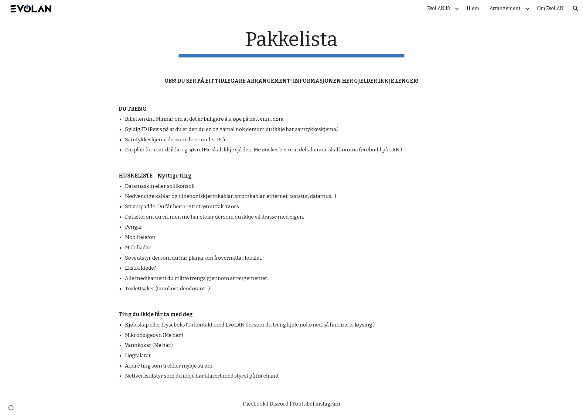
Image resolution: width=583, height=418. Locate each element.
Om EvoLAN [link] (550, 8)
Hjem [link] (473, 8)
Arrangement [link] (504, 8)
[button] (575, 8)
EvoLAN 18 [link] (438, 8)
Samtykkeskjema (146, 139)
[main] (291, 43)
